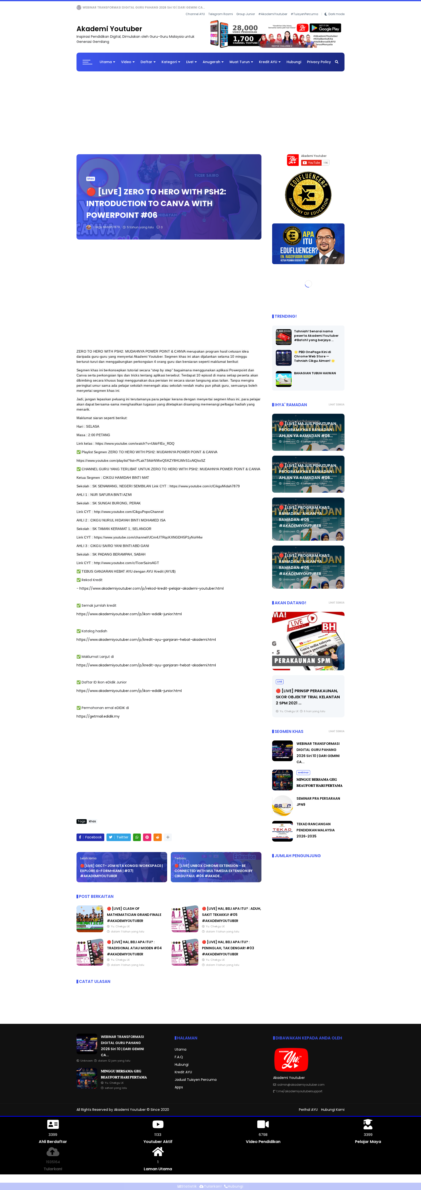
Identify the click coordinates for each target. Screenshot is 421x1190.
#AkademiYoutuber (272, 8)
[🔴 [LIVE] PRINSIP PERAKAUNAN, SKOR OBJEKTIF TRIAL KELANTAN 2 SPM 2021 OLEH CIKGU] (308, 637)
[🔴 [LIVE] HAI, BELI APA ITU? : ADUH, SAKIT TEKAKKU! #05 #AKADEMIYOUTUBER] (185, 927)
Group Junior (245, 8)
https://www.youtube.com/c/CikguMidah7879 (205, 482)
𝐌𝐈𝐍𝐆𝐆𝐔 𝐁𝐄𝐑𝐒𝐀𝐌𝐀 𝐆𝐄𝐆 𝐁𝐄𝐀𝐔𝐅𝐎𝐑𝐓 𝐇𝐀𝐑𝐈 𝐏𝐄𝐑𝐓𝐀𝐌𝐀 (138, 7)
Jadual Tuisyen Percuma (196, 1075)
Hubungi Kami (332, 1106)
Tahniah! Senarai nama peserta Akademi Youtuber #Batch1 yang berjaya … (316, 331)
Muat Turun (240, 58)
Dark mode (336, 8)
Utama (106, 58)
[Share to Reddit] (157, 833)
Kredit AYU (268, 58)
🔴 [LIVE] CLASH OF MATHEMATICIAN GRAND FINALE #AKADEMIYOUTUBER (134, 911)
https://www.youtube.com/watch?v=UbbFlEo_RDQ (135, 440)
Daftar (146, 58)
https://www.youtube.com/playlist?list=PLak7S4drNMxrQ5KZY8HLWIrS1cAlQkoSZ (141, 457)
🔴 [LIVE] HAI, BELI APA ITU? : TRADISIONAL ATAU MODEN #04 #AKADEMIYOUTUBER (134, 944)
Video (126, 58)
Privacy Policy (319, 58)
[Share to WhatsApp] (137, 833)
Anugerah (211, 58)
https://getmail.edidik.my (98, 712)
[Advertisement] (210, 107)
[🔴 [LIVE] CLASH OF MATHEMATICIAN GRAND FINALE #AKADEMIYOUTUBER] (90, 927)
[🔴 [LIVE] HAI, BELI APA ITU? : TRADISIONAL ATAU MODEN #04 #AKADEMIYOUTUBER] (90, 960)
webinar (84, 7)
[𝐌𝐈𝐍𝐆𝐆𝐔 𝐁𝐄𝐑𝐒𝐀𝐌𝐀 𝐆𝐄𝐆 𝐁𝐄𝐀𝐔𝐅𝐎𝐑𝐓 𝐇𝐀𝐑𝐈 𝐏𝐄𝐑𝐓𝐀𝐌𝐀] (96, 8)
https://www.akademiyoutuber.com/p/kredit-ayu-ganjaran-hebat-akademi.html (146, 635)
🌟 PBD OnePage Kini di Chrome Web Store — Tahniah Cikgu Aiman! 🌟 (314, 352)
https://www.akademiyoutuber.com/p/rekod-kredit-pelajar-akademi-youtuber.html (151, 584)
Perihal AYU (308, 1106)
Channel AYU (195, 8)
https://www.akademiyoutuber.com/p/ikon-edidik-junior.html (129, 610)
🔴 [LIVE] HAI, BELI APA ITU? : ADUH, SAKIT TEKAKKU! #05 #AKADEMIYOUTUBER (231, 911)
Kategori (169, 58)
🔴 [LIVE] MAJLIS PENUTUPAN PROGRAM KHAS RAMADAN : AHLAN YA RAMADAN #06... (307, 426)
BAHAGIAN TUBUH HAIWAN (315, 369)
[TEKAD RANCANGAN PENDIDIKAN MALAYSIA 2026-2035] (282, 836)
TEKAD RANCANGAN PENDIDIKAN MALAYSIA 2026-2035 (316, 826)
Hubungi (294, 58)
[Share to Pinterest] (147, 833)
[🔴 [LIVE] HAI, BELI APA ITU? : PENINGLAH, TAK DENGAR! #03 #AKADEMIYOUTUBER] (185, 960)
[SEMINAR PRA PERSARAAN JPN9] (282, 811)
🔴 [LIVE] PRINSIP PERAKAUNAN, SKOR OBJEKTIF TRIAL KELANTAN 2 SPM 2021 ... (308, 693)
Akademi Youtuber (109, 25)
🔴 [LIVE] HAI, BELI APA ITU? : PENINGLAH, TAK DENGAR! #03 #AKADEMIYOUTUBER (228, 944)
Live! (189, 58)
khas (90, 175)
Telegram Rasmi (220, 8)
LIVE (279, 678)
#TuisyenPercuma (304, 8)
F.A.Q (179, 1053)
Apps (179, 1083)
